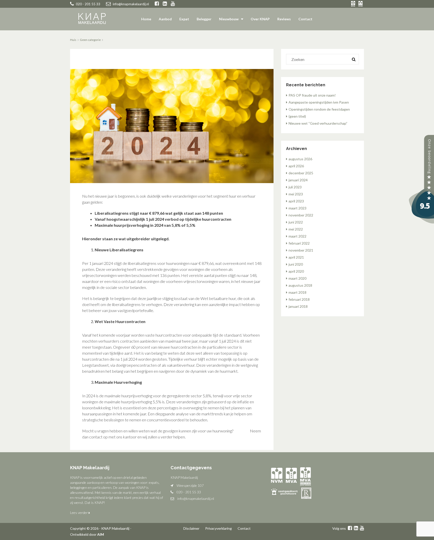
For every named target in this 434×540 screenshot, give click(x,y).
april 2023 (296, 201)
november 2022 (301, 215)
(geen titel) (297, 116)
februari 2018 (299, 299)
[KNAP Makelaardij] (421, 178)
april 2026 (296, 166)
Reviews (284, 19)
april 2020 (296, 271)
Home (146, 19)
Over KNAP (260, 19)
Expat (184, 19)
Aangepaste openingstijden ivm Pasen (319, 102)
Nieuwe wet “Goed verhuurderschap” (318, 123)
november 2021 (301, 250)
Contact (305, 19)
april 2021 (296, 257)
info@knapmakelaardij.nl (195, 498)
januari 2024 (298, 180)
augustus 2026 (300, 159)
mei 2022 (296, 229)
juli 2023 (295, 187)
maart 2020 (297, 278)
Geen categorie (90, 40)
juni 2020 (296, 264)
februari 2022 (299, 243)
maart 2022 (297, 236)
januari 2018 (298, 306)
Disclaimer (191, 528)
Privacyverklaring (218, 528)
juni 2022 (296, 222)
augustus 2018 (300, 285)
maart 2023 (297, 208)
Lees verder (79, 512)
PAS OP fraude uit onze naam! (312, 95)
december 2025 (301, 173)
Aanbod (165, 19)
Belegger (204, 19)
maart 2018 (297, 292)
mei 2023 (296, 194)
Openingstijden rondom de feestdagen (319, 109)
